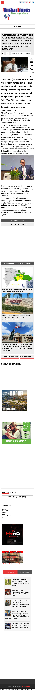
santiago (27, 53)
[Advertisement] (17, 242)
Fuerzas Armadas (7, 516)
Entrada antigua (25, 357)
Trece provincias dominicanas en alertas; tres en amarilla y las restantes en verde (17, 290)
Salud (3, 514)
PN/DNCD (5, 512)
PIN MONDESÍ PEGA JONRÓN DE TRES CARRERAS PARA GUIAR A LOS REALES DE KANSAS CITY (20, 625)
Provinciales (5, 511)
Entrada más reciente (11, 357)
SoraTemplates (26, 686)
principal (22, 53)
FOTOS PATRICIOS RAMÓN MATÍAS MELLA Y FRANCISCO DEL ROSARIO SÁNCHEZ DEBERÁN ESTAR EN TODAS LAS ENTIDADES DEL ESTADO (17, 615)
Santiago (4, 509)
